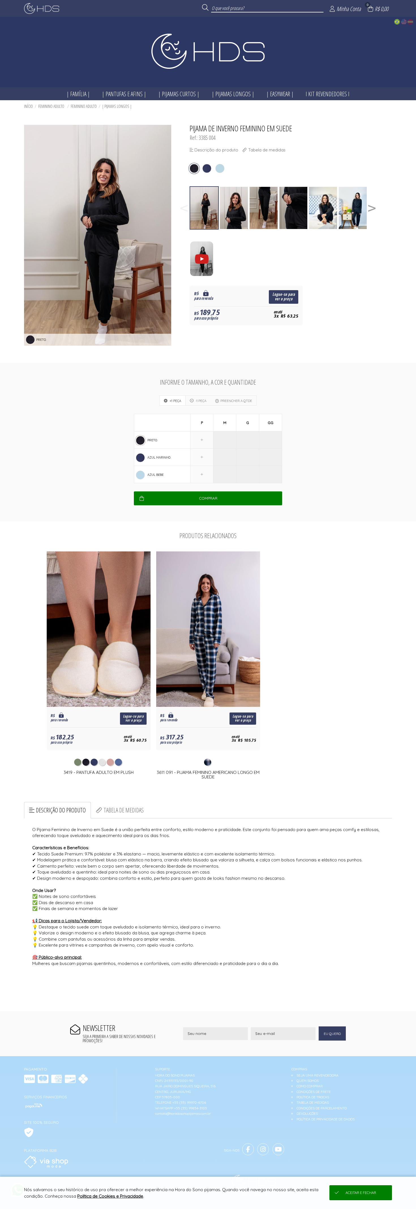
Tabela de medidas (124, 810)
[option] (204, 208)
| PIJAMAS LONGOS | (117, 106)
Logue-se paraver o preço (284, 296)
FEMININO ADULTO (51, 106)
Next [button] (372, 208)
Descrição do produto (61, 810)
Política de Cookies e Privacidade (110, 1196)
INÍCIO (28, 106)
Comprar (208, 498)
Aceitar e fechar (361, 1193)
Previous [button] (184, 208)
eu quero (332, 1034)
